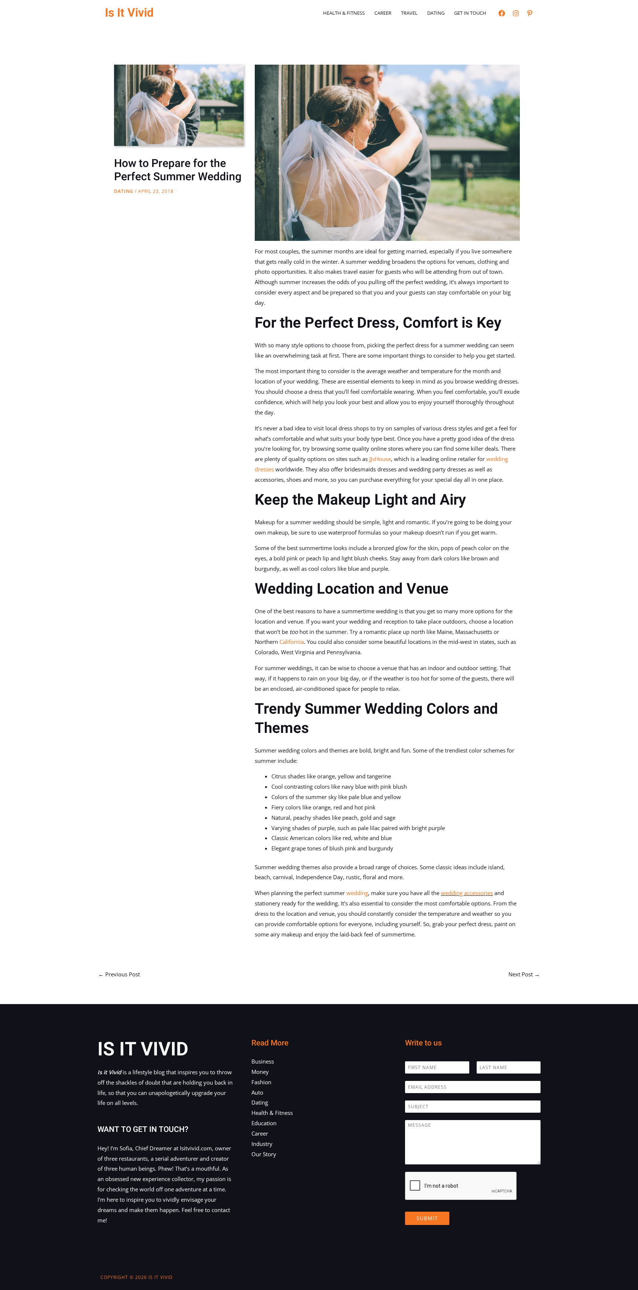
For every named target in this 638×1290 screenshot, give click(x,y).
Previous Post (119, 974)
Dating (436, 13)
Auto (257, 1092)
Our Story (263, 1154)
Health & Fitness (344, 13)
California (291, 641)
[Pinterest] (529, 13)
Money (260, 1071)
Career (382, 13)
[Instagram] (515, 13)
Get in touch (470, 13)
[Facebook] (501, 13)
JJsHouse (380, 459)
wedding (357, 893)
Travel (409, 13)
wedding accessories (467, 893)
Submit (427, 1218)
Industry (261, 1143)
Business (262, 1061)
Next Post (524, 974)
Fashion (261, 1082)
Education (264, 1123)
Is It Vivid (129, 12)
